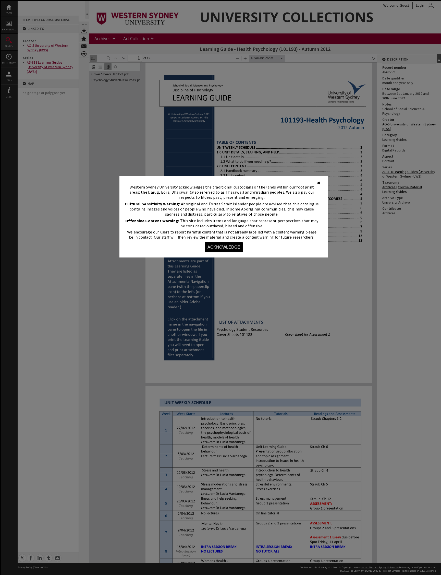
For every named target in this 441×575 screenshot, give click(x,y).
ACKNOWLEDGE (223, 247)
